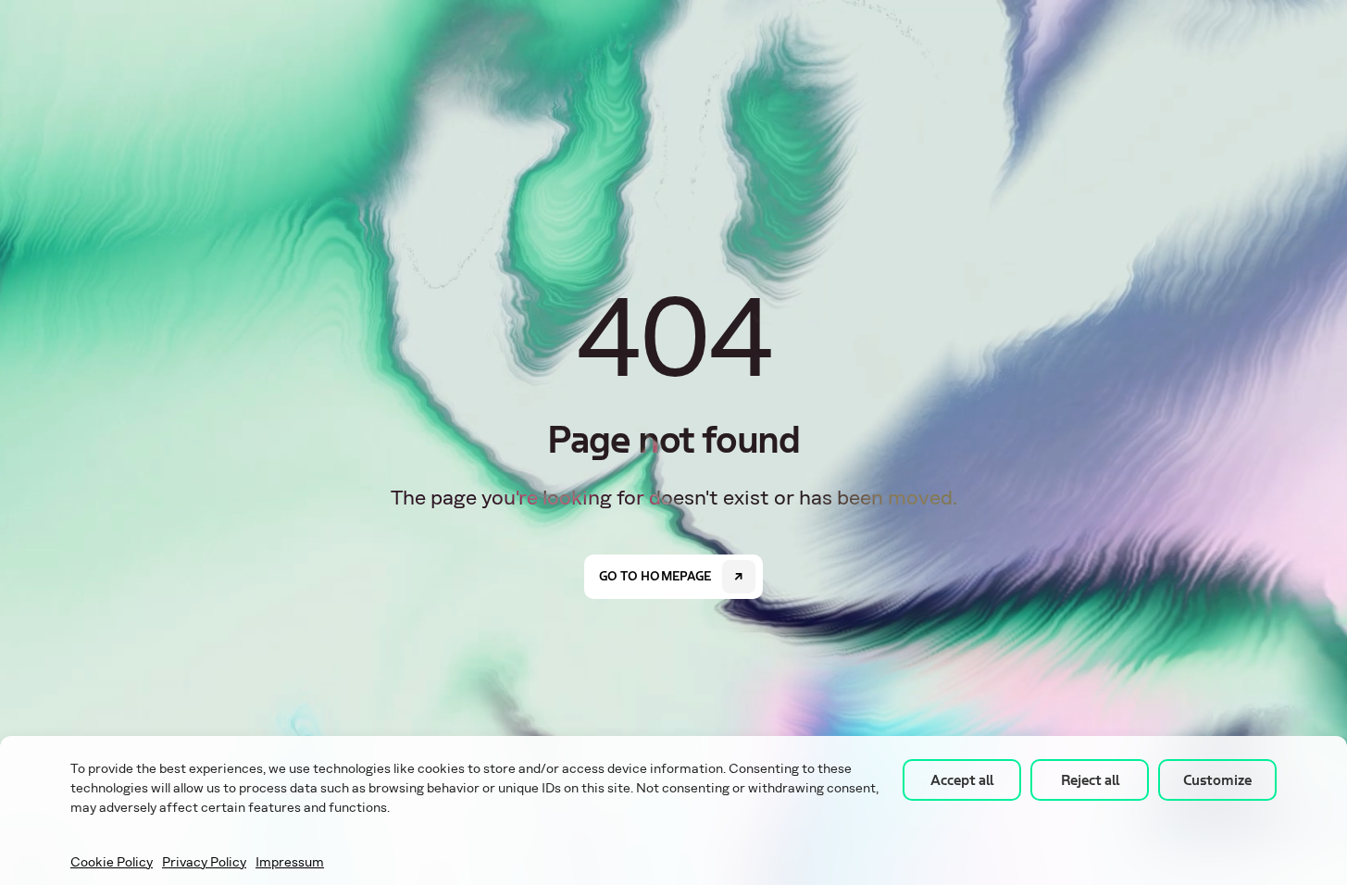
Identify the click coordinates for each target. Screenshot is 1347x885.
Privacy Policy (204, 862)
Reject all (1090, 780)
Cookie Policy (111, 862)
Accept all (961, 780)
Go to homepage (655, 576)
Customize (1217, 780)
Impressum (290, 862)
